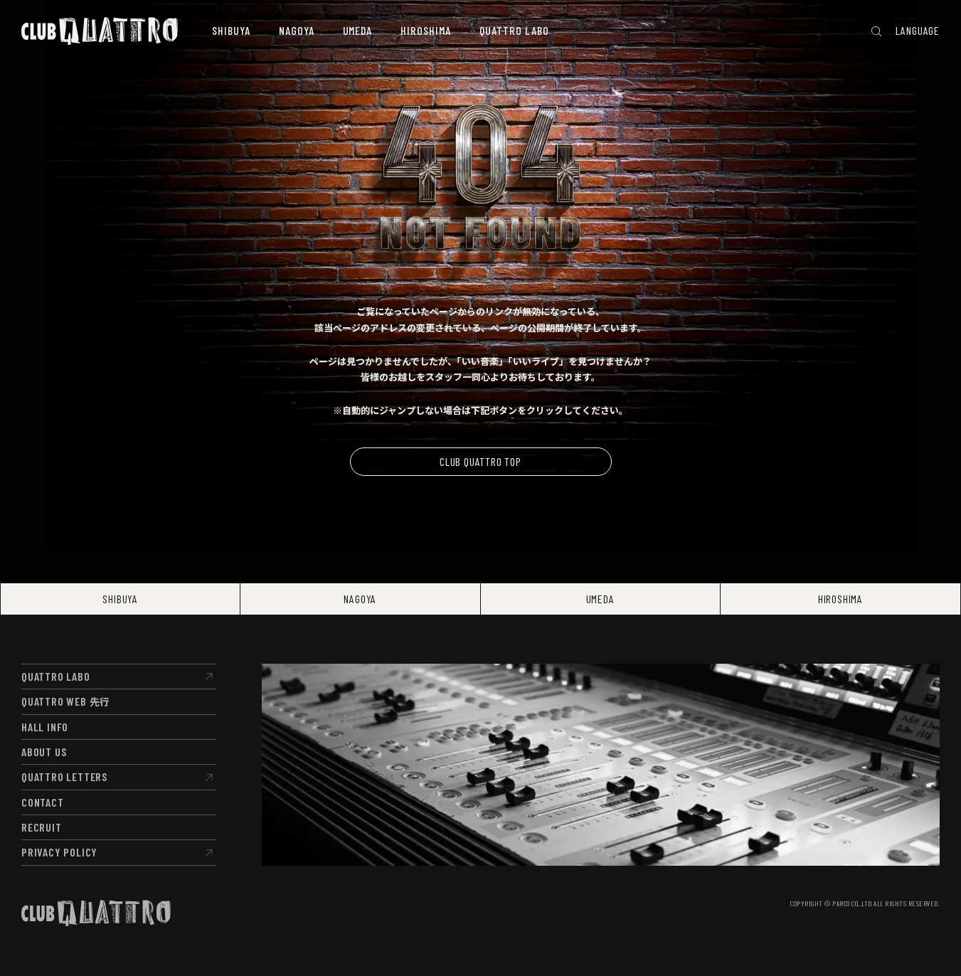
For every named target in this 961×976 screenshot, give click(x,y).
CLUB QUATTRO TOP (480, 461)
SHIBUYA (120, 598)
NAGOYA (360, 598)
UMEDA (600, 598)
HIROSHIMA (840, 598)
